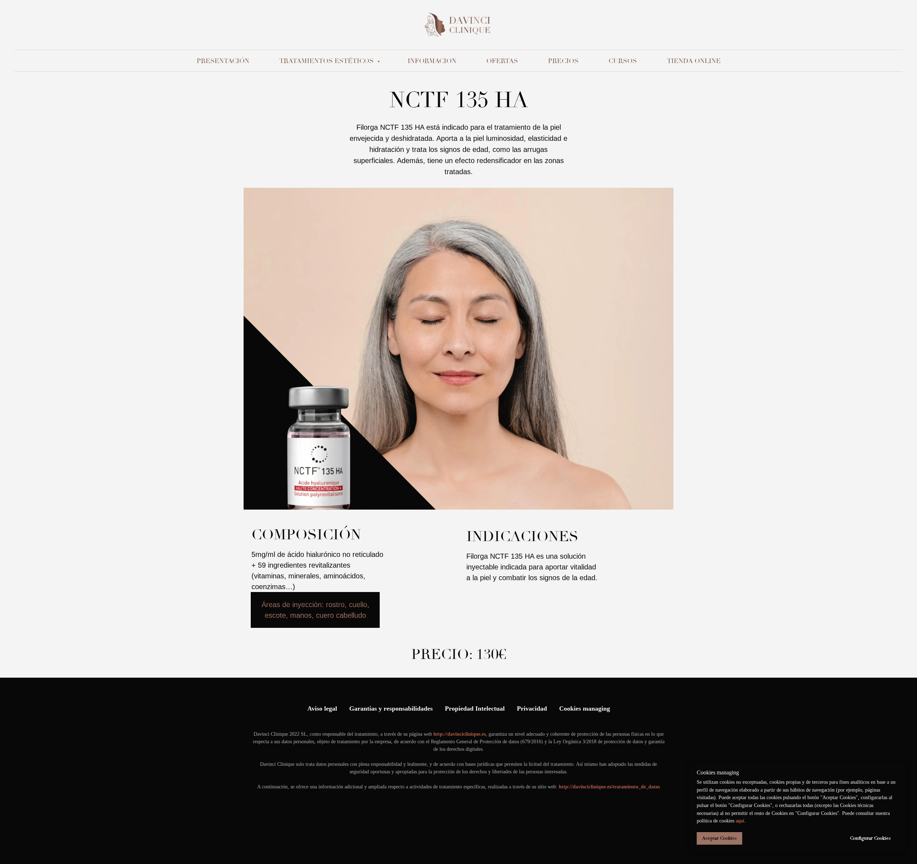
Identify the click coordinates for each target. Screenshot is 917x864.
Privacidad (532, 708)
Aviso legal (322, 708)
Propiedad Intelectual (475, 708)
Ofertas (502, 61)
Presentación (223, 61)
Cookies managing (584, 708)
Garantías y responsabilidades (391, 708)
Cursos (623, 61)
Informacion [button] (432, 61)
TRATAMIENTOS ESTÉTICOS (327, 61)
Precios (563, 61)
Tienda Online (694, 61)
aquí (740, 821)
